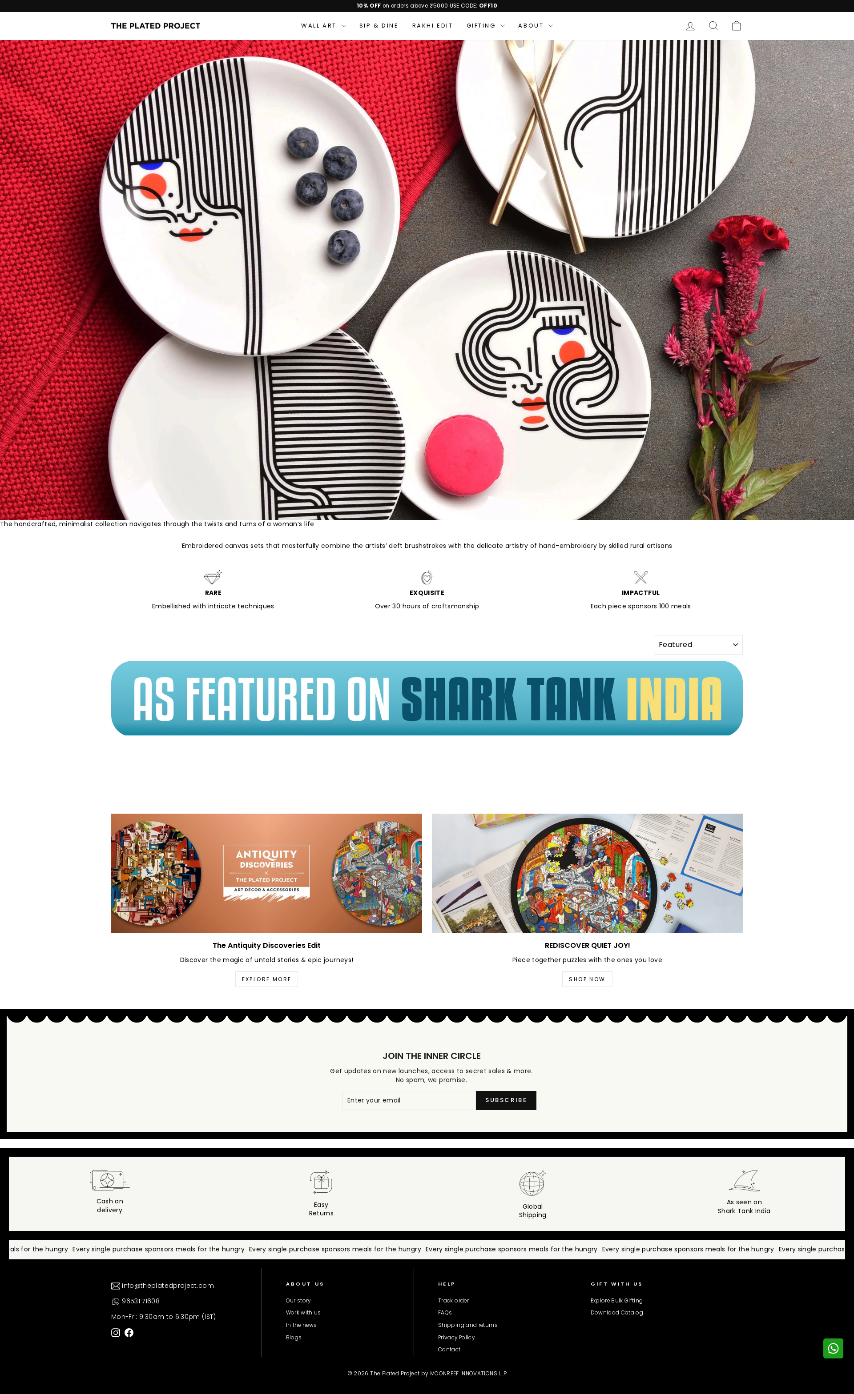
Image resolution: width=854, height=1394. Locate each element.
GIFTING (483, 25)
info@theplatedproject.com (167, 1285)
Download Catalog (617, 1312)
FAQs (445, 1312)
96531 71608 (140, 1301)
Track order (453, 1300)
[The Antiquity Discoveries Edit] (266, 873)
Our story (298, 1300)
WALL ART (320, 25)
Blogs (294, 1337)
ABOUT (532, 25)
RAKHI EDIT (432, 25)
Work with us (303, 1312)
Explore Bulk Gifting (617, 1300)
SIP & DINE (379, 25)
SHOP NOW (587, 979)
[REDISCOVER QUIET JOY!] (587, 873)
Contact (449, 1349)
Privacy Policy (456, 1337)
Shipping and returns (468, 1325)
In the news (301, 1325)
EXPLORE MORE (267, 979)
